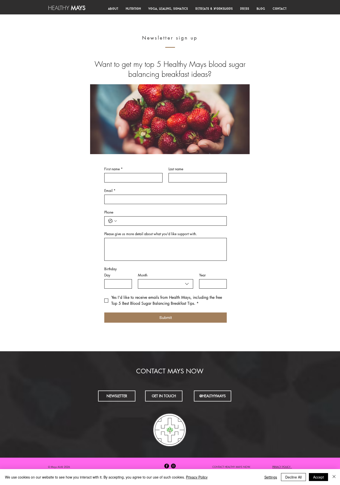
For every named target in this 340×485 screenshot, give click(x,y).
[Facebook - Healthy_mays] (166, 466)
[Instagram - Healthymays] (173, 466)
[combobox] (165, 284)
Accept (318, 477)
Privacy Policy (197, 477)
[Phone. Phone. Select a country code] (112, 221)
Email (109, 190)
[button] (133, 8)
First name (113, 169)
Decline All (293, 477)
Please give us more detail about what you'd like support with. (150, 234)
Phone (108, 212)
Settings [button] (270, 477)
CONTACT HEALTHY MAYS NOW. (241, 467)
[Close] (334, 477)
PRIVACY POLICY (282, 467)
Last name (176, 169)
